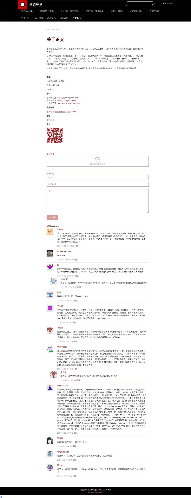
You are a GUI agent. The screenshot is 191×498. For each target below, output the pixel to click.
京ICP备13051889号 (95, 492)
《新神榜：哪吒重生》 (95, 11)
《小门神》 (25, 17)
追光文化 (64, 17)
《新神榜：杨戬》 (47, 11)
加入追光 (51, 17)
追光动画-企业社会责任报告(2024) (62, 112)
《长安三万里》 (27, 11)
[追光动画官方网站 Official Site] (30, 3)
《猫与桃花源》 (136, 11)
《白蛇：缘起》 (117, 11)
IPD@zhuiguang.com (67, 100)
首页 (48, 29)
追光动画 (50, 120)
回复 (77, 246)
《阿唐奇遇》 (154, 11)
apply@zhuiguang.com (68, 98)
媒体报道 (39, 17)
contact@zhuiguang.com (69, 103)
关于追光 (76, 17)
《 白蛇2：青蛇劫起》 (70, 11)
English (170, 3)
